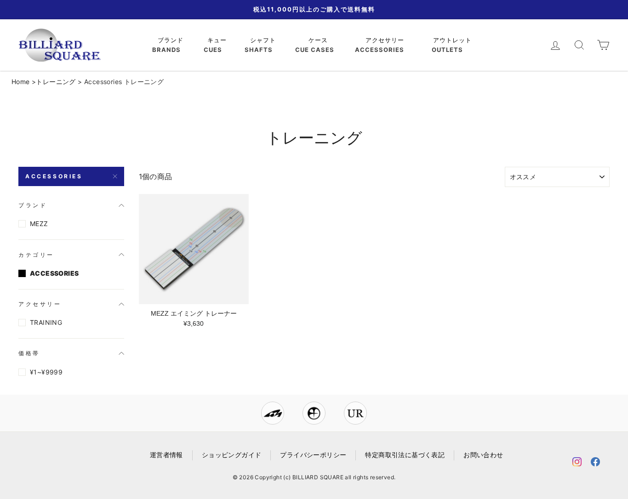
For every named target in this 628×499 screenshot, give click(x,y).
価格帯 (29, 353)
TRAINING (46, 322)
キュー (218, 40)
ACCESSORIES (54, 176)
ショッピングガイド (232, 455)
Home (20, 81)
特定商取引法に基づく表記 (405, 455)
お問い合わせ (483, 455)
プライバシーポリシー (313, 455)
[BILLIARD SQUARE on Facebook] (595, 463)
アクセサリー (385, 40)
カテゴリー (36, 254)
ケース (319, 40)
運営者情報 (166, 455)
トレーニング (55, 81)
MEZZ (39, 223)
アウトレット (453, 40)
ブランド (172, 40)
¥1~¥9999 (46, 372)
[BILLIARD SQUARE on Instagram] (577, 463)
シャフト (264, 40)
